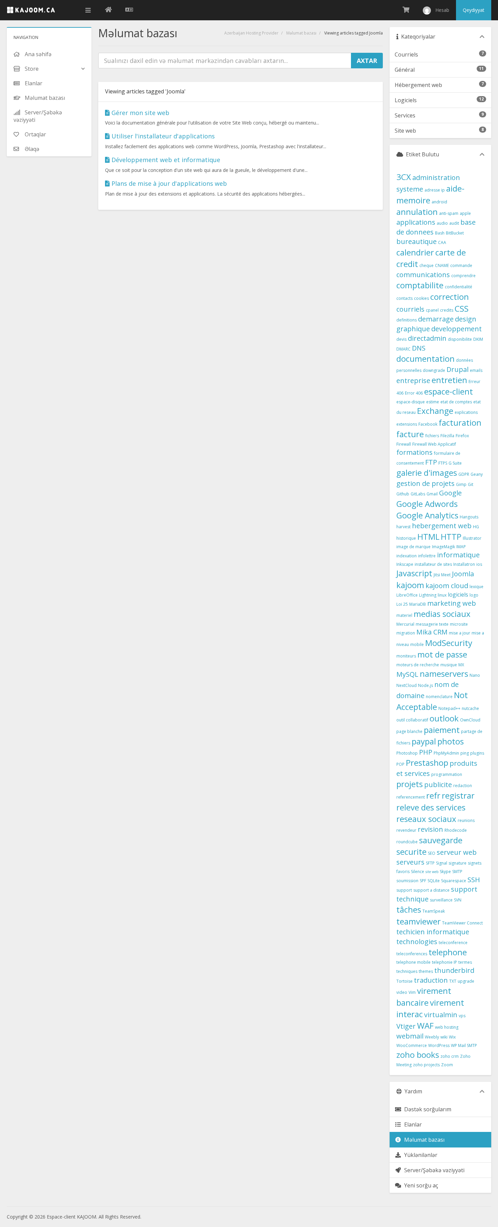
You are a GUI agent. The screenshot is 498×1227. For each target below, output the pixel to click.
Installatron (464, 564)
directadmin (427, 338)
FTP (431, 462)
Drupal (458, 369)
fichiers (432, 436)
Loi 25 (402, 604)
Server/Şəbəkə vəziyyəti (432, 1170)
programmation (446, 774)
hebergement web (442, 525)
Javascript (414, 573)
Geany (477, 474)
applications (415, 222)
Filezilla (447, 436)
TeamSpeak (433, 911)
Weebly (432, 1037)
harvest (403, 527)
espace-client (448, 391)
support (404, 890)
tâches (408, 909)
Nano (475, 675)
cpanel (432, 310)
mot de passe (442, 654)
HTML (428, 536)
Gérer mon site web (139, 113)
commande (461, 265)
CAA (442, 242)
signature (457, 863)
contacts (404, 298)
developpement (456, 328)
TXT (452, 981)
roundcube (407, 842)
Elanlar (411, 1124)
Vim (412, 992)
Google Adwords (427, 503)
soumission (407, 881)
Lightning (427, 595)
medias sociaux (442, 613)
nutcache (470, 708)
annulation (417, 211)
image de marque (413, 547)
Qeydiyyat (473, 10)
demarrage (436, 319)
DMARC (403, 349)
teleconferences (411, 954)
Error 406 (414, 393)
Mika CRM (432, 632)
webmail (409, 1036)
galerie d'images (426, 472)
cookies (421, 298)
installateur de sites (433, 564)
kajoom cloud (447, 585)
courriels (410, 309)
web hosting (446, 1027)
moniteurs (406, 656)
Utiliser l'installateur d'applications (162, 136)
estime (432, 402)
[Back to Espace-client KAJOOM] (108, 10)
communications (423, 274)
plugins (477, 753)
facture (410, 434)
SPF (423, 881)
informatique (458, 554)
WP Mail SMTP (464, 1045)
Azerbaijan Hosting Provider (251, 33)
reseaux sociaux (426, 818)
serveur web (457, 852)
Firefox (462, 436)
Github (402, 494)
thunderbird (454, 970)
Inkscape (404, 564)
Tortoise (404, 981)
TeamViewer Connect (462, 923)
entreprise (413, 380)
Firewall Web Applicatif (434, 444)
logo (474, 595)
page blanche (409, 731)
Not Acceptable (432, 700)
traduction (431, 980)
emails (476, 370)
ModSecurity (448, 642)
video (401, 992)
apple (465, 213)
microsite (459, 624)
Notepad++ (449, 708)
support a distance (431, 890)
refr (433, 795)
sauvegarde (440, 840)
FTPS (442, 463)
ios (479, 564)
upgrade (466, 981)
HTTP (451, 536)
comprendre (463, 275)
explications (466, 412)
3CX (403, 176)
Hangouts (469, 517)
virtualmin (440, 1014)
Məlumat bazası (301, 33)
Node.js (425, 685)
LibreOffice (407, 595)
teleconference (453, 942)
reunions (466, 820)
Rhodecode (455, 830)
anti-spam (448, 213)
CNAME (442, 265)
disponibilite (460, 339)
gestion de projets (425, 483)
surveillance (441, 900)
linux (442, 595)
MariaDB (417, 604)
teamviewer (418, 921)
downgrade (434, 370)
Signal (441, 863)
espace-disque (410, 402)
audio (442, 223)
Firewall (403, 444)
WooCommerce (411, 1045)
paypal (424, 741)
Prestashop (427, 762)
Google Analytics (427, 515)
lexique (476, 586)
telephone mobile (413, 962)
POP (400, 764)
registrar (458, 795)
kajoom (410, 584)
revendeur (406, 830)
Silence (417, 871)
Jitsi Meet (442, 575)
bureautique (416, 241)
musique (448, 665)
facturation (460, 422)
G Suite (455, 463)
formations (414, 452)
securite (411, 851)
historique (406, 538)
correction (449, 296)
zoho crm (449, 1056)
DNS (419, 348)
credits (446, 310)
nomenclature (439, 696)
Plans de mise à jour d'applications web (168, 183)
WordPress (439, 1045)
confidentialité (458, 287)
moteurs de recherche (417, 665)
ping (464, 753)
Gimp (461, 484)
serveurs (410, 862)
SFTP (430, 863)
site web (432, 871)
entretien (449, 379)
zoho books (417, 1054)
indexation (406, 556)
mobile (417, 644)
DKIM (478, 339)
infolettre (427, 556)
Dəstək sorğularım (426, 1109)
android (439, 202)
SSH (474, 879)
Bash (439, 233)
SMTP (457, 871)
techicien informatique (432, 931)
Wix (452, 1037)
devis (401, 339)
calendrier (415, 252)
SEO (431, 853)
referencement (410, 797)
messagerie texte (432, 624)
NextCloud (406, 685)
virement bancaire (423, 996)
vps (462, 1016)
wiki (444, 1037)
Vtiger (406, 1026)
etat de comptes (456, 402)
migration (405, 633)
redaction (462, 785)
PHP (425, 752)
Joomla (463, 573)
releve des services (430, 807)
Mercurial (405, 624)
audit (454, 223)
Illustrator (472, 538)
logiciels (458, 594)
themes (426, 971)
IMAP (461, 547)
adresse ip (434, 190)
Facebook (427, 424)
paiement (442, 729)
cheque (426, 265)
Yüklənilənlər (419, 1155)
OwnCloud (470, 720)
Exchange (435, 410)
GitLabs (418, 494)
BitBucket (455, 233)
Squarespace (453, 881)
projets (409, 783)
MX (461, 665)
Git (470, 484)
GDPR (463, 474)
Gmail (432, 494)
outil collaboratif (412, 720)
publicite (438, 784)
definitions (406, 320)
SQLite (434, 881)
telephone (448, 952)
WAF (425, 1025)
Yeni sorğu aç (419, 1185)
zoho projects (426, 1065)
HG (476, 527)
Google (450, 492)
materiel (404, 615)
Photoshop (407, 753)
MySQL (407, 674)
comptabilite (419, 285)
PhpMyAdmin (446, 753)
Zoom (447, 1065)
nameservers (444, 673)
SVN (457, 900)
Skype (445, 871)
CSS (462, 308)
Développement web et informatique (165, 160)
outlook (444, 718)
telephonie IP (444, 962)
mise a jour (459, 633)
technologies (416, 941)
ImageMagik (443, 547)
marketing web (451, 603)
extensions (406, 424)
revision (430, 829)
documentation (425, 358)
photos (450, 741)
